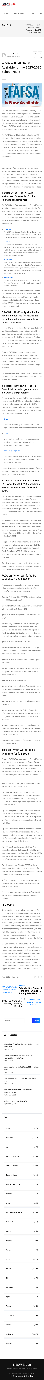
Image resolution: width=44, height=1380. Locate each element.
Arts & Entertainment (22, 1156)
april (22, 1147)
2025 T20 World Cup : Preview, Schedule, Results (12, 1003)
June (22, 1259)
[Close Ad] (22, 1378)
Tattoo (22, 1306)
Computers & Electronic (22, 1212)
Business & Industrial (22, 1184)
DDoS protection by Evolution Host (22, 1376)
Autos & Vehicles (22, 1166)
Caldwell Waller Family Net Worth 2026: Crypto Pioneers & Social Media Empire (19, 1057)
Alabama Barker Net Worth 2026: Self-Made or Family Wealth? (22, 1068)
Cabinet (22, 1194)
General (22, 1250)
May (22, 1278)
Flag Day (22, 1240)
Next (20, 998)
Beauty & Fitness (22, 1175)
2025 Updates (19, 14)
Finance (22, 1231)
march (22, 1269)
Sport (22, 1297)
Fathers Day (22, 1222)
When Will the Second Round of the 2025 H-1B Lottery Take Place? (30, 991)
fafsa (13, 977)
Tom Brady (22, 1315)
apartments (22, 1138)
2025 (8, 977)
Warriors (22, 1343)
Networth (22, 1287)
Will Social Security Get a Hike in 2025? (16, 1101)
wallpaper (22, 1334)
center (22, 1203)
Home (6, 14)
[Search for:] (18, 1020)
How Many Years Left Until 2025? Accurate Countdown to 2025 (18, 1091)
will (17, 977)
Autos (32, 14)
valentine (22, 1325)
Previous (22, 986)
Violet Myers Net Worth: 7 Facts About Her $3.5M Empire (20, 1080)
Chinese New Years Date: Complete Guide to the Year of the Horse (21, 1045)
